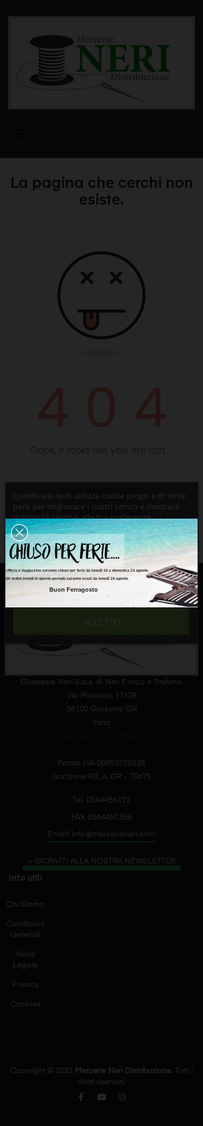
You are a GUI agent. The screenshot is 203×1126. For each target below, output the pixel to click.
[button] (19, 532)
